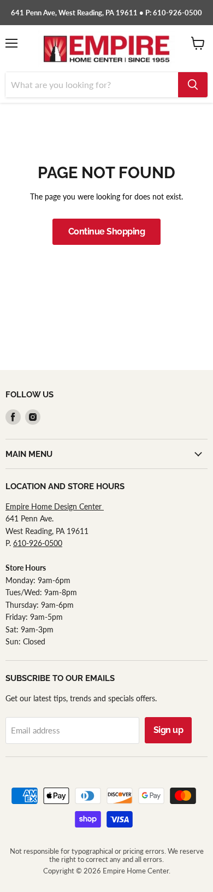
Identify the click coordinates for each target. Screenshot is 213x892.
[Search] (193, 84)
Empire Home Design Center (54, 506)
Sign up (168, 730)
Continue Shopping (106, 231)
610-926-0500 (37, 543)
